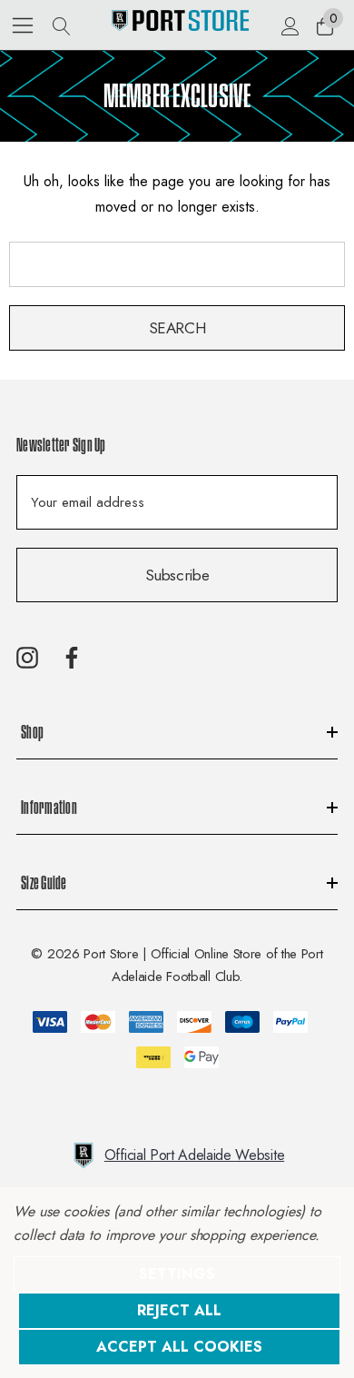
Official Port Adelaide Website (194, 1155)
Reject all (179, 1310)
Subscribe (177, 575)
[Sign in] (289, 25)
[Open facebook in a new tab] (72, 658)
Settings (177, 1274)
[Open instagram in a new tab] (27, 658)
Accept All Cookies (179, 1346)
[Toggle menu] (23, 25)
